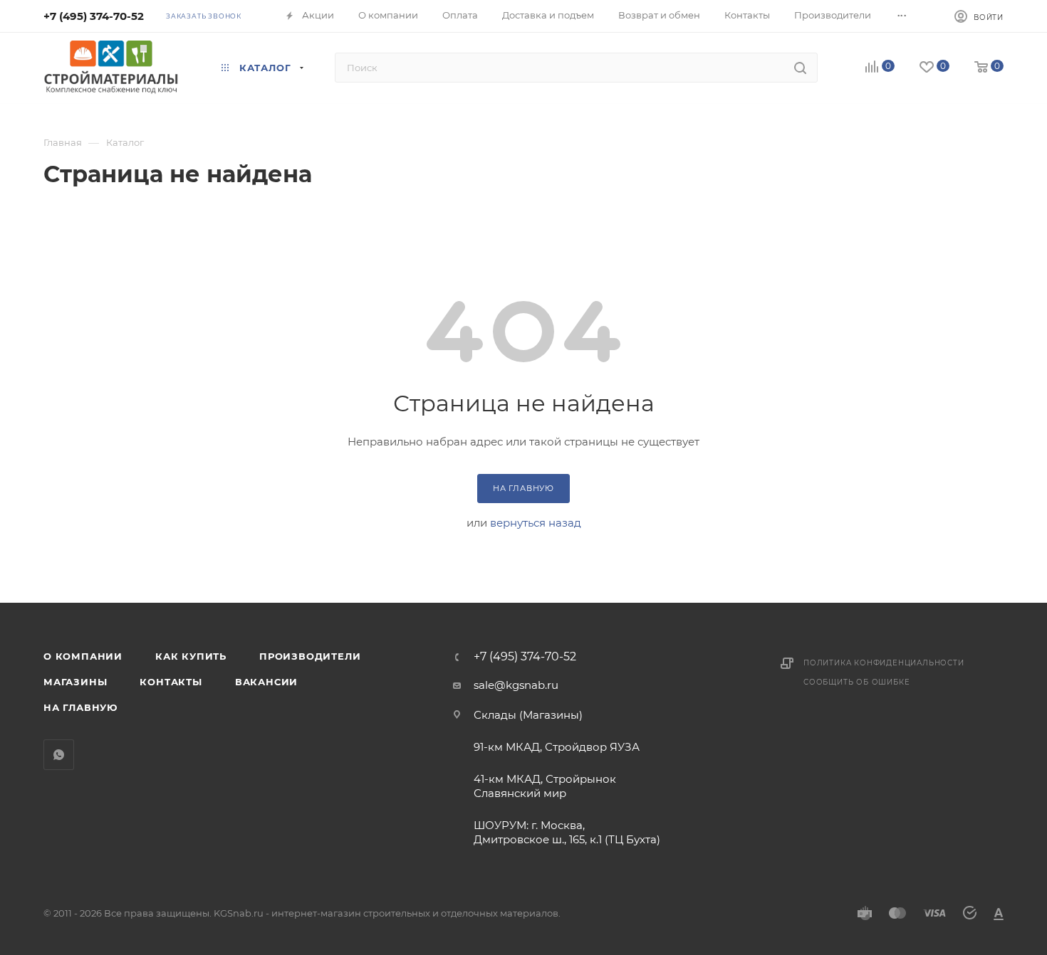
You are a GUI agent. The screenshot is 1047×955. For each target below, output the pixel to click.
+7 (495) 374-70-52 (93, 16)
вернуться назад (535, 522)
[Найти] (800, 68)
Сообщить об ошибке (856, 682)
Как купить (190, 656)
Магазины (75, 681)
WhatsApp (58, 754)
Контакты (171, 681)
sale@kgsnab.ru (516, 685)
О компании (83, 656)
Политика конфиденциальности (883, 663)
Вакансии (266, 681)
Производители (309, 656)
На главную (80, 707)
